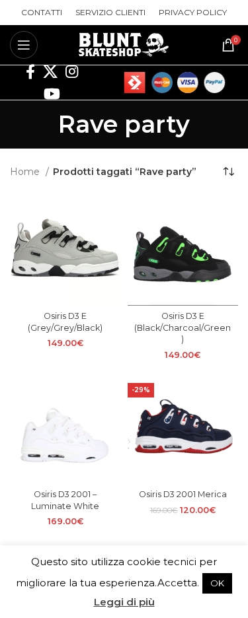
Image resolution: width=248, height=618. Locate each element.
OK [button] (217, 583)
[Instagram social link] (72, 71)
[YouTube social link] (52, 94)
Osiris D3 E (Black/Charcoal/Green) (182, 327)
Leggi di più (124, 602)
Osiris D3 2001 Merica (183, 494)
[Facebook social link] (30, 71)
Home (26, 172)
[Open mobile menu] (23, 45)
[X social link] (50, 71)
